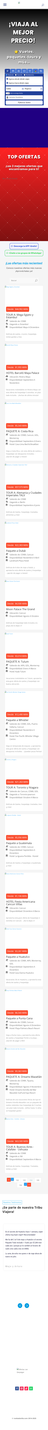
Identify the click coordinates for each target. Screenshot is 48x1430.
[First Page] (9, 1180)
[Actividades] (24, 71)
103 (24, 1180)
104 (31, 1180)
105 (37, 1180)
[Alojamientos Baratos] (13, 71)
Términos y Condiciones (13, 1407)
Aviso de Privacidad (11, 1403)
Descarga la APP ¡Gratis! (25, 246)
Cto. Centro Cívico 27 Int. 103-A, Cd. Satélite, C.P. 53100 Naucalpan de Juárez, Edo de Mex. (24, 1412)
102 (17, 1180)
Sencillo (19, 75)
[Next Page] (25, 1184)
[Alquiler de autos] (41, 71)
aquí (20, 1401)
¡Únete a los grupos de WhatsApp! (25, 253)
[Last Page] (29, 1185)
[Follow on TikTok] (26, 1388)
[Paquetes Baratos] (18, 71)
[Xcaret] (35, 71)
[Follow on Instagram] (22, 1388)
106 (20, 1185)
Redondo (11, 75)
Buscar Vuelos (25, 102)
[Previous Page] (12, 1179)
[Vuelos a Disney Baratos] (30, 71)
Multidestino (30, 75)
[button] (5, 4)
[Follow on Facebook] (17, 1388)
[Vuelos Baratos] (7, 71)
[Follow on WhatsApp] (31, 1388)
